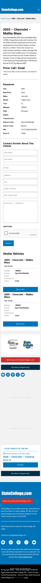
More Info (20, 289)
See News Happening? (20, 367)
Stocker (20, 465)
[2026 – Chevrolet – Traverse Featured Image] (16, 454)
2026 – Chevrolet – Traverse (18, 456)
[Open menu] (38, 9)
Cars (8, 18)
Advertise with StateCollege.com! (20, 360)
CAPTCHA (7, 227)
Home (3, 18)
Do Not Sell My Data (25, 557)
